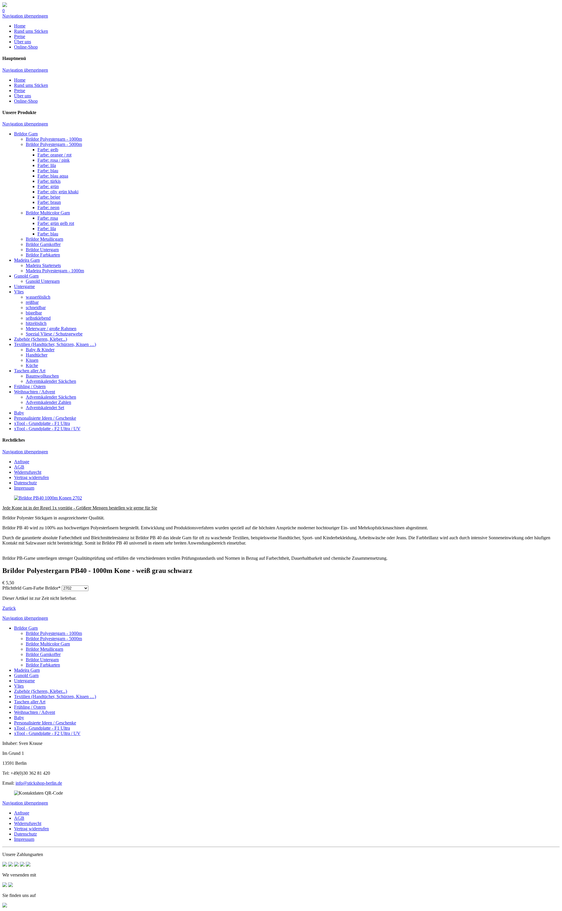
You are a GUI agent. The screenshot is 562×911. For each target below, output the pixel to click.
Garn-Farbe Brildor (31, 587)
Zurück (9, 608)
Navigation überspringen (25, 15)
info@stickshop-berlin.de (39, 783)
